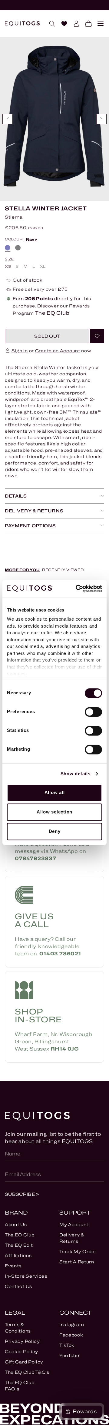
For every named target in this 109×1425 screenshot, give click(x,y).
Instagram (71, 1324)
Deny (55, 831)
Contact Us (18, 1286)
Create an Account (57, 350)
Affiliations (18, 1255)
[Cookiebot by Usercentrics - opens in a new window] (77, 588)
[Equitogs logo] (22, 23)
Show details (76, 773)
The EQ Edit (19, 1245)
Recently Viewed (63, 570)
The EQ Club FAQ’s (20, 1385)
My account (73, 1224)
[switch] (93, 712)
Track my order (78, 1251)
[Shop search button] (50, 23)
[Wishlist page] (62, 23)
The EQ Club (20, 1234)
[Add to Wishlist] (97, 336)
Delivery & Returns (71, 1238)
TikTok (66, 1345)
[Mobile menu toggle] (98, 24)
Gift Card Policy (24, 1361)
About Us (16, 1224)
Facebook (71, 1334)
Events (13, 1265)
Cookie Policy (21, 1351)
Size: (10, 259)
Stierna (14, 217)
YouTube (69, 1355)
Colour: (21, 239)
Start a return (76, 1261)
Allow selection (54, 811)
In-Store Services (26, 1276)
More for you (22, 570)
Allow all (55, 792)
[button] (47, 336)
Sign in (20, 350)
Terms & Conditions (18, 1327)
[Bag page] (86, 24)
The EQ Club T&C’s (27, 1372)
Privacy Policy (22, 1341)
